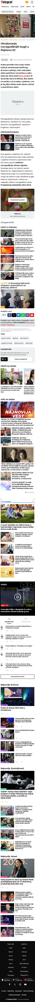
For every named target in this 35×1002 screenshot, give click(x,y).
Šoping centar (18, 343)
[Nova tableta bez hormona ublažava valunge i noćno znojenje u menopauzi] (7, 537)
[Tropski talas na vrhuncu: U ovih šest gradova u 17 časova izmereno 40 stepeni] (7, 250)
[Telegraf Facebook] (10, 984)
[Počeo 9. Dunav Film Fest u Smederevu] (17, 696)
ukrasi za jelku (6, 338)
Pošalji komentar (21, 359)
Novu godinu (24, 76)
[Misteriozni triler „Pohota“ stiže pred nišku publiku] (7, 758)
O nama (3, 991)
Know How (13, 40)
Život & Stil (4, 40)
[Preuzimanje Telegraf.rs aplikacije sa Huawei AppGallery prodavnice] (29, 979)
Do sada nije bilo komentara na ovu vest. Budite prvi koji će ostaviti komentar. (15, 354)
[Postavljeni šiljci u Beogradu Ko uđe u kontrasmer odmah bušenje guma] (17, 597)
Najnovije (9, 684)
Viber (4, 325)
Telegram (10, 325)
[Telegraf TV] (25, 984)
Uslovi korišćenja (5, 331)
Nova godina (24, 338)
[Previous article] (1, 501)
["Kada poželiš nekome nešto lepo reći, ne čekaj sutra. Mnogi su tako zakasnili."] (7, 723)
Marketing (10, 991)
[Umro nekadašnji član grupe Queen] (7, 734)
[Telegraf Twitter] (15, 984)
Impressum (18, 991)
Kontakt (24, 995)
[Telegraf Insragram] (20, 984)
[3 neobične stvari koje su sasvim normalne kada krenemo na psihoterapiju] (7, 549)
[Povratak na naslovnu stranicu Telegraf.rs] (6, 2)
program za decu (6, 343)
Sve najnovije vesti (17, 676)
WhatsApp (30, 322)
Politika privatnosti (14, 995)
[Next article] (33, 501)
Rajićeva (15, 338)
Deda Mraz (29, 343)
